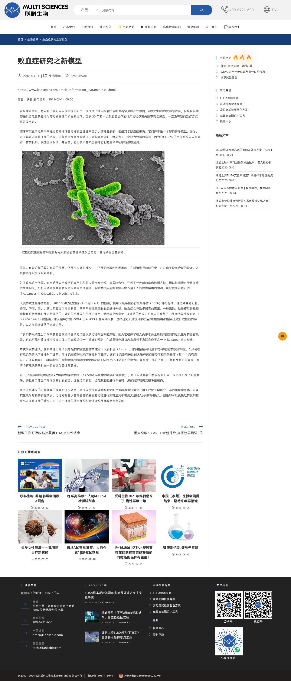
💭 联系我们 (232, 27)
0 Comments (107, 602)
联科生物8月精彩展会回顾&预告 (39, 498)
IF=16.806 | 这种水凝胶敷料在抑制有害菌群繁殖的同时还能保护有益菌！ (134, 552)
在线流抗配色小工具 (232, 115)
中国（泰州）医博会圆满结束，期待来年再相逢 (180, 498)
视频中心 (225, 121)
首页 (54, 27)
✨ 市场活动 (126, 27)
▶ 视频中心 (149, 27)
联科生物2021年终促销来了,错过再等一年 (134, 498)
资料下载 (158, 634)
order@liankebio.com (48, 635)
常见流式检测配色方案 (234, 110)
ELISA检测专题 (229, 98)
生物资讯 (87, 27)
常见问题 (193, 27)
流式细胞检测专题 (231, 104)
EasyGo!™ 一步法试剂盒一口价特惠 (242, 72)
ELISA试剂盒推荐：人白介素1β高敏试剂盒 (87, 550)
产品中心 (69, 27)
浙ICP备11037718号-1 (100, 675)
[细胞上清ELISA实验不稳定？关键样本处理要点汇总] (92, 637)
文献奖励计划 (228, 77)
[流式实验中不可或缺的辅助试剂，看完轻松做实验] (92, 616)
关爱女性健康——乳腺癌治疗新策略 (40, 550)
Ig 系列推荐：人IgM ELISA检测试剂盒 (87, 498)
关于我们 (212, 27)
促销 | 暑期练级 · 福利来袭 (236, 66)
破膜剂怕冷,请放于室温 (180, 547)
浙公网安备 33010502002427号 (142, 675)
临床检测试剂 (172, 27)
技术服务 (106, 27)
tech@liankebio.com (47, 648)
